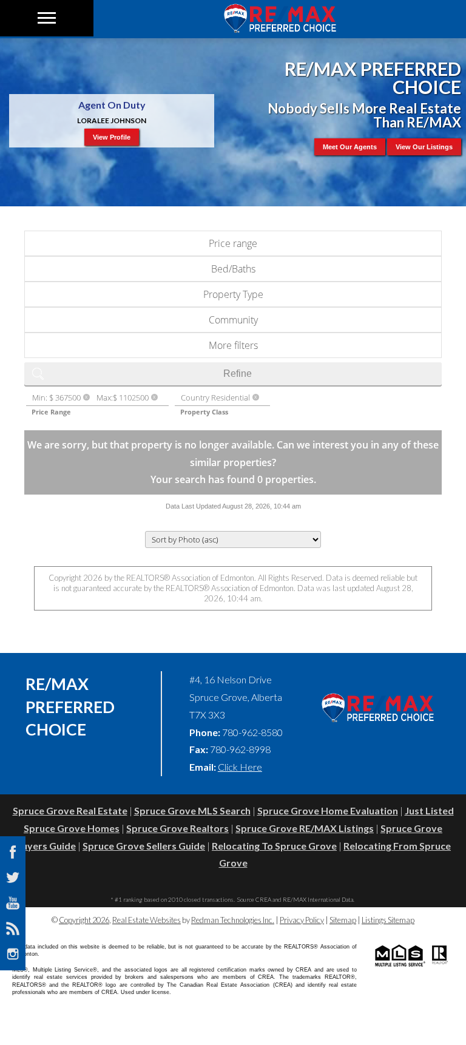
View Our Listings (424, 146)
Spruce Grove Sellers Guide (144, 845)
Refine (237, 373)
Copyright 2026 (84, 920)
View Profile (111, 137)
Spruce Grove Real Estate (70, 810)
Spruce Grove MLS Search (192, 810)
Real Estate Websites (146, 920)
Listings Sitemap (388, 920)
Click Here (240, 767)
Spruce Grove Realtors (177, 828)
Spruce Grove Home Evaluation (327, 810)
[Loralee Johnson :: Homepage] (279, 29)
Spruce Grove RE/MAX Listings (304, 828)
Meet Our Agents (350, 146)
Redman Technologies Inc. (232, 920)
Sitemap (342, 920)
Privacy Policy (302, 920)
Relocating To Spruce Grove (274, 845)
